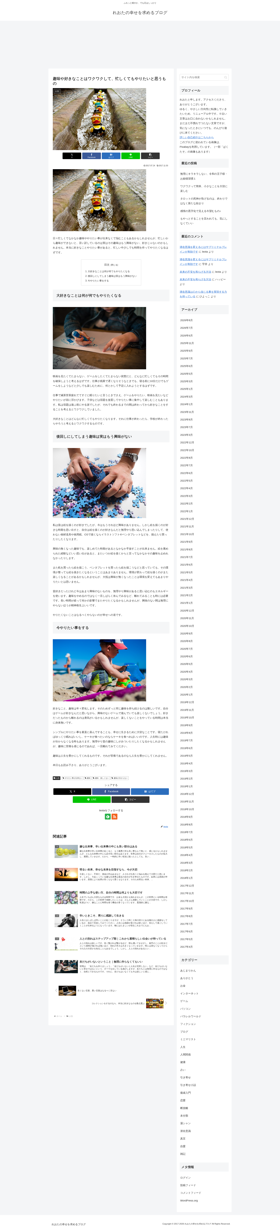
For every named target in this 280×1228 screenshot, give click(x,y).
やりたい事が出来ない (73, 778)
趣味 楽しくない (102, 778)
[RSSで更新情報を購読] (114, 816)
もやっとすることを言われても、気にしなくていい (204, 221)
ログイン (185, 1177)
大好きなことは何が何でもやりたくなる (109, 271)
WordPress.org (189, 1200)
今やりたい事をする (98, 280)
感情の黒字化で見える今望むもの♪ (200, 211)
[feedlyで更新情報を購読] (108, 816)
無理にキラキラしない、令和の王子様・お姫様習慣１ (204, 176)
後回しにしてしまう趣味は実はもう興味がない (112, 276)
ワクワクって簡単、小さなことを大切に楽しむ (204, 188)
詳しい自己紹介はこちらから (197, 137)
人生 (58, 778)
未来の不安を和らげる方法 (195, 271)
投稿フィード (188, 1185)
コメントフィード (190, 1192)
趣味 (88, 778)
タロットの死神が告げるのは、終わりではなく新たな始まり (204, 201)
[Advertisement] (140, 44)
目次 (107, 264)
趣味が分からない (121, 778)
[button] (150, 156)
